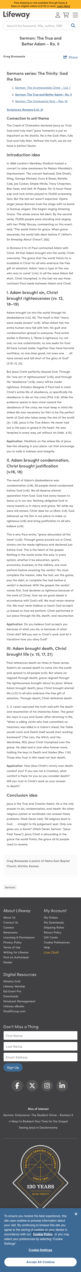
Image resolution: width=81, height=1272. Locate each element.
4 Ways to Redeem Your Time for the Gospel (38, 1121)
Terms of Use (11, 947)
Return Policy (52, 932)
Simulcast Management (19, 1001)
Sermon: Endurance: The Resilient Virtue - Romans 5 (38, 1115)
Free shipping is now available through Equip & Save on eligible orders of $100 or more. (40, 4)
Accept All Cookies (40, 1262)
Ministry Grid (11, 981)
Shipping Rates (54, 927)
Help (47, 947)
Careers (8, 927)
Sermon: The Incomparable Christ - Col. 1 (42, 87)
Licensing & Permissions (18, 937)
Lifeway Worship (14, 986)
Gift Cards (51, 937)
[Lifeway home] (16, 15)
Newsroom (10, 932)
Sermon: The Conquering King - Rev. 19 (41, 101)
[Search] (72, 25)
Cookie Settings (40, 1250)
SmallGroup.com (14, 1011)
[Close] (76, 1214)
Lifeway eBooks (13, 1006)
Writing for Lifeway (15, 952)
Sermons (10, 887)
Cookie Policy (43, 1234)
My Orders (51, 917)
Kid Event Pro (12, 991)
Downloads (10, 996)
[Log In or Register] (57, 15)
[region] (40, 1240)
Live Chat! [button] (51, 952)
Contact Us (10, 922)
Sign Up (13, 1067)
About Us (9, 917)
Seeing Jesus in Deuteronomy (38, 1127)
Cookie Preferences (57, 942)
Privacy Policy (12, 942)
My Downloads (54, 922)
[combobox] (40, 25)
